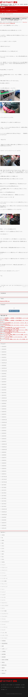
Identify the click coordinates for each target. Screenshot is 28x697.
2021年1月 (4, 395)
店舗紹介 (23, 687)
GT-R (3, 548)
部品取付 (3, 673)
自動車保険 (18, 687)
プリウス (3, 619)
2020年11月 (4, 398)
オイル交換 (4, 581)
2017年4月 (4, 498)
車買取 (23, 684)
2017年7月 (4, 490)
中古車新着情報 (17, 684)
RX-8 (3, 559)
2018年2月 (4, 471)
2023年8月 (4, 365)
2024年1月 (4, 357)
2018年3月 (4, 468)
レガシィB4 (4, 632)
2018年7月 (4, 457)
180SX (3, 535)
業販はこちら (4, 689)
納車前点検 (4, 665)
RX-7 (3, 556)
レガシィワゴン (5, 635)
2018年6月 (4, 460)
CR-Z (3, 545)
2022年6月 (4, 379)
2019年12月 (4, 419)
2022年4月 (4, 384)
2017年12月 (4, 476)
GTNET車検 (4, 687)
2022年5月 (4, 381)
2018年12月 (4, 444)
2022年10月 (4, 370)
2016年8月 (4, 520)
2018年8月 (4, 454)
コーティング (4, 586)
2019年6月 (4, 430)
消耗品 (3, 662)
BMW (3, 540)
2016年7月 (4, 522)
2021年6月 (4, 387)
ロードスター (4, 638)
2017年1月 (4, 506)
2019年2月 (4, 438)
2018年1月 (4, 473)
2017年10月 (4, 482)
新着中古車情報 (5, 659)
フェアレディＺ (5, 613)
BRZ (3, 543)
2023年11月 (4, 362)
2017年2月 (4, 503)
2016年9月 (4, 517)
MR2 (3, 554)
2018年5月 (4, 463)
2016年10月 (4, 514)
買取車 (3, 667)
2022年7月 (4, 376)
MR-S (3, 551)
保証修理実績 (4, 643)
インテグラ (4, 575)
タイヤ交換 (4, 610)
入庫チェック (4, 648)
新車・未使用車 (9, 684)
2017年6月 (4, 492)
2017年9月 (4, 484)
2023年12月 (4, 360)
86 (2, 537)
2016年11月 (4, 511)
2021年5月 (4, 389)
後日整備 (3, 654)
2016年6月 (4, 525)
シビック (3, 591)
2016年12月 (4, 509)
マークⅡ (3, 624)
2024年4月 (4, 349)
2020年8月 (4, 403)
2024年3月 (4, 351)
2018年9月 (4, 452)
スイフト (3, 600)
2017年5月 (4, 495)
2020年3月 (4, 411)
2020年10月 (4, 400)
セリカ (3, 608)
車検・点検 (4, 670)
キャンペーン (4, 583)
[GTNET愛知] (8, 2)
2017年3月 (4, 501)
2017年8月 (4, 487)
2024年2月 (4, 354)
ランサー (3, 629)
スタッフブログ (2, 23)
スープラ (3, 597)
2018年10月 (4, 449)
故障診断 (3, 657)
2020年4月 (4, 408)
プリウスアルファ (5, 621)
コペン (3, 589)
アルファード (4, 570)
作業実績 (11, 23)
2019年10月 (4, 422)
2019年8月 (4, 425)
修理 (14, 23)
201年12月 (4, 528)
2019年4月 (4, 433)
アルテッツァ (4, 567)
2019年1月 (4, 441)
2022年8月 (4, 373)
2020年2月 (4, 414)
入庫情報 (3, 651)
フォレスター (4, 616)
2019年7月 (4, 427)
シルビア (3, 594)
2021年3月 (4, 392)
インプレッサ (4, 578)
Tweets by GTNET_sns (5, 301)
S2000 (3, 562)
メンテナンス (7, 23)
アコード (3, 564)
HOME (3, 684)
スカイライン (4, 602)
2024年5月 (4, 346)
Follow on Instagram (15, 310)
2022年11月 (4, 368)
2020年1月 (4, 416)
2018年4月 (4, 465)
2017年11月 (4, 479)
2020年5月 (4, 406)
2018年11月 (4, 446)
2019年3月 (4, 435)
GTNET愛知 (12, 693)
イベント (3, 572)
